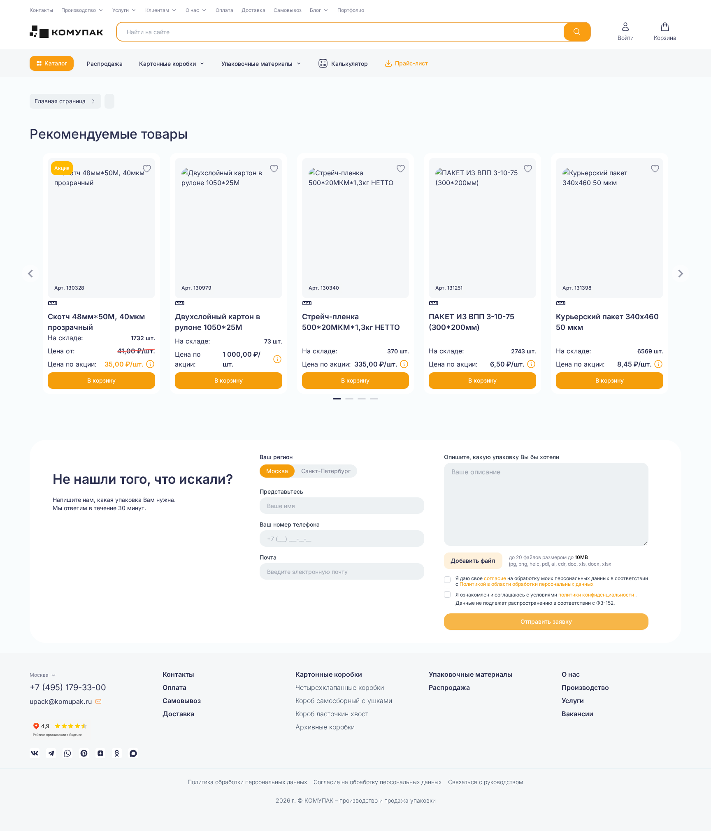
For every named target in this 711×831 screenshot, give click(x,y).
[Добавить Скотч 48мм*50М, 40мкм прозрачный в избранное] (147, 167)
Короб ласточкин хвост (331, 714)
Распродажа (105, 63)
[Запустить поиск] (577, 32)
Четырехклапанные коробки (339, 687)
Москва (277, 470)
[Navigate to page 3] (362, 398)
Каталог (55, 63)
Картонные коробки (167, 63)
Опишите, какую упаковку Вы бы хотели (501, 456)
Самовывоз (288, 10)
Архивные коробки (325, 727)
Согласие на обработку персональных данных (377, 781)
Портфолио (350, 10)
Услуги (120, 10)
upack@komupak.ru (61, 701)
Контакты (41, 10)
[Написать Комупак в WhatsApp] (67, 753)
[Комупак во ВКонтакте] (35, 753)
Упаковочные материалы (257, 63)
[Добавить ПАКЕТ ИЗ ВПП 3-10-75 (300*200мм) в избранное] (528, 167)
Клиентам (157, 10)
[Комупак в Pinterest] (84, 753)
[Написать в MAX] (133, 753)
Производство (78, 10)
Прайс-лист (411, 63)
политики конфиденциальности (596, 595)
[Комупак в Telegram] (51, 753)
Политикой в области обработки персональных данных (527, 584)
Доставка (253, 10)
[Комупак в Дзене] (100, 753)
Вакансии (577, 714)
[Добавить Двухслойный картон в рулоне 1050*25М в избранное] (274, 167)
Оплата (224, 10)
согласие (495, 578)
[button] (82, 10)
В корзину (101, 380)
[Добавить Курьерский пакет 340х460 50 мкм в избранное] (655, 167)
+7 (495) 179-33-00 (68, 687)
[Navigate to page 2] (349, 398)
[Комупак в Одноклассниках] (117, 753)
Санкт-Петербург (326, 470)
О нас (192, 10)
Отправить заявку (546, 621)
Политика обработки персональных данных (247, 781)
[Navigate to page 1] (337, 398)
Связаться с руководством (485, 781)
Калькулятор (349, 63)
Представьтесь (281, 491)
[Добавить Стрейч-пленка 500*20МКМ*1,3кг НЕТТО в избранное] (401, 167)
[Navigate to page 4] (374, 398)
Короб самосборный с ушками (343, 700)
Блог (315, 10)
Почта (268, 557)
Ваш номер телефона (290, 524)
